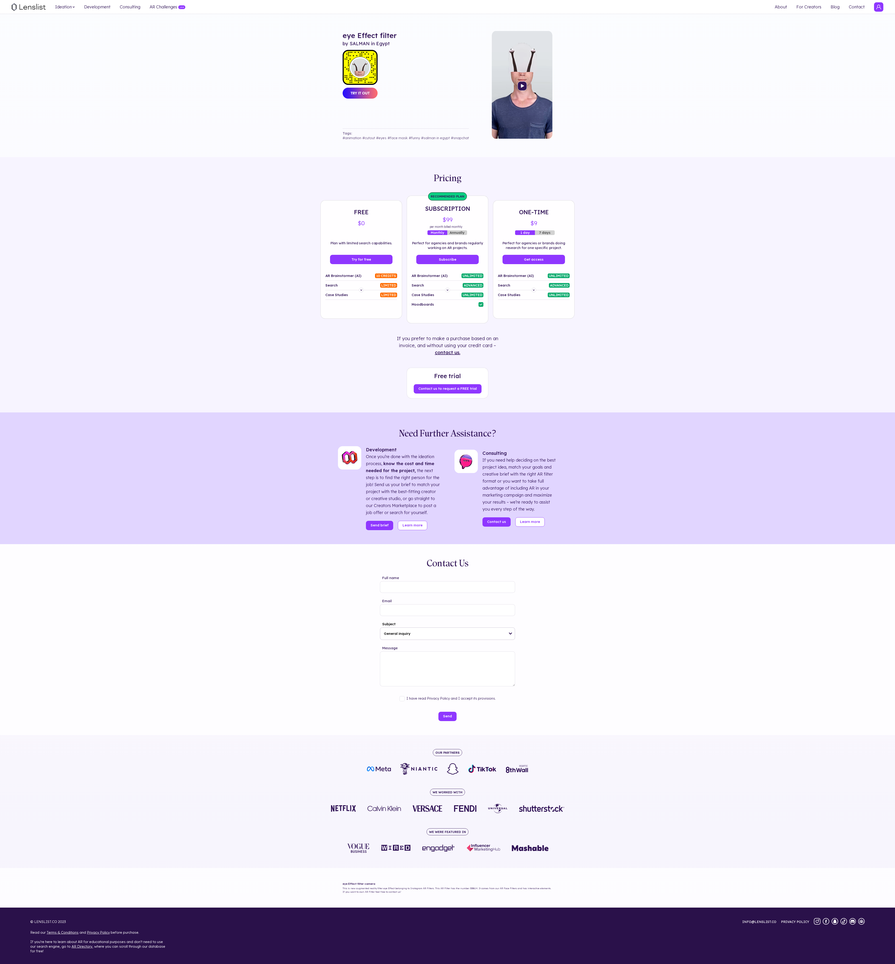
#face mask (398, 138)
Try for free (361, 259)
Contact (857, 7)
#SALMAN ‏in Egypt (435, 138)
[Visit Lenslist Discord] (852, 922)
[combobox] (447, 633)
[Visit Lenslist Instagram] (817, 922)
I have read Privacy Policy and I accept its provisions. (451, 698)
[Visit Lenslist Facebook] (826, 922)
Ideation (63, 7)
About (781, 7)
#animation (352, 138)
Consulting (130, 7)
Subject (389, 624)
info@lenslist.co (759, 922)
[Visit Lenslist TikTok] (843, 922)
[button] (510, 633)
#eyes (381, 138)
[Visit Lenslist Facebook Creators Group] (861, 922)
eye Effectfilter (370, 35)
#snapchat (460, 138)
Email (387, 601)
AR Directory (82, 946)
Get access (534, 259)
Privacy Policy (98, 932)
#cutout (368, 138)
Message (390, 648)
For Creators (808, 7)
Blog (835, 7)
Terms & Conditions (63, 932)
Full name (390, 578)
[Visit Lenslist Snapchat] (835, 922)
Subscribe (447, 259)
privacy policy (795, 922)
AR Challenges (163, 7)
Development (97, 7)
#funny (414, 138)
